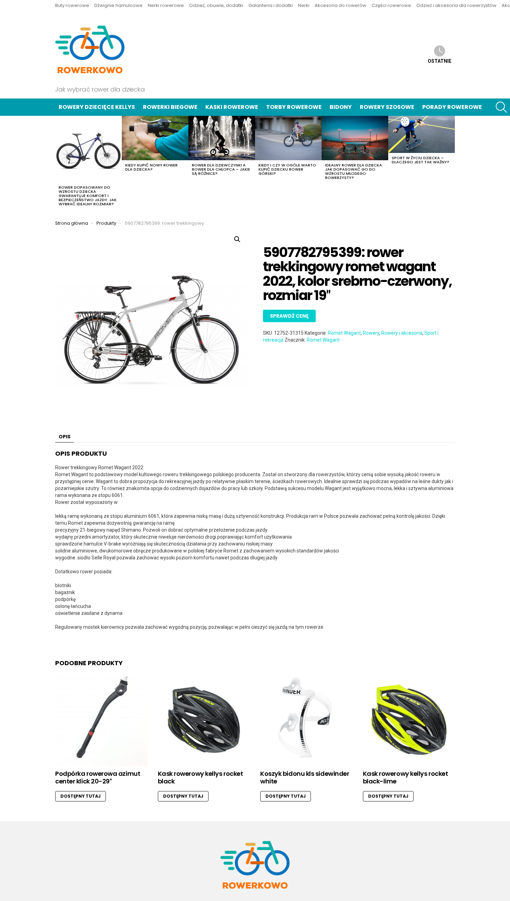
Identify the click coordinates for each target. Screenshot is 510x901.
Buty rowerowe (72, 5)
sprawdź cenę (289, 315)
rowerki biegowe (170, 107)
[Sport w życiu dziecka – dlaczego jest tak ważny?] (421, 134)
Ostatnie (439, 61)
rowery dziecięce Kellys (97, 107)
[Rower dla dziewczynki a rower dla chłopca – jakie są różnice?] (221, 138)
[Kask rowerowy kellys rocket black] (204, 720)
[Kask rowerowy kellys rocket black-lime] (409, 720)
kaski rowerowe (231, 107)
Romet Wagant (344, 333)
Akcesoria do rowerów (340, 5)
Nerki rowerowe (166, 5)
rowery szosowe (387, 107)
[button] (237, 239)
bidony (341, 107)
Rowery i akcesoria (401, 333)
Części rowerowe (391, 5)
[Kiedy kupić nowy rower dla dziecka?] (155, 138)
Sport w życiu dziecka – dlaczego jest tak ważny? (420, 160)
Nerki (303, 5)
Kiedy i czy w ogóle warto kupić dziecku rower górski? (287, 169)
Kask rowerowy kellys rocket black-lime (405, 777)
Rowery (371, 333)
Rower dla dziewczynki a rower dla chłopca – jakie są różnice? (221, 169)
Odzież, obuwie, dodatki (216, 5)
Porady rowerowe (452, 107)
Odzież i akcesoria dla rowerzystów (456, 5)
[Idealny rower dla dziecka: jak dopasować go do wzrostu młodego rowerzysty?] (355, 138)
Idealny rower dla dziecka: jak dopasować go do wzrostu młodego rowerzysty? (354, 171)
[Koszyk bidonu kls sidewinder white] (306, 720)
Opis (64, 436)
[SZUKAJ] (501, 107)
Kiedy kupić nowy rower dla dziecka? (151, 167)
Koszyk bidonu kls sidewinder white (304, 777)
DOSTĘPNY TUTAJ (80, 796)
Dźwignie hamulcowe (118, 5)
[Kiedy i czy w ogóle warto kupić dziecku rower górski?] (288, 138)
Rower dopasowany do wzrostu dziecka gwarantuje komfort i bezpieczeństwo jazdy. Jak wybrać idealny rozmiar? (88, 196)
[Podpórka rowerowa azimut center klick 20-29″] (101, 720)
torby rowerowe (294, 107)
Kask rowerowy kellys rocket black (200, 777)
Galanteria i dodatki (270, 5)
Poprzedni (58, 163)
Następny (451, 163)
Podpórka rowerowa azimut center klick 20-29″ (97, 777)
